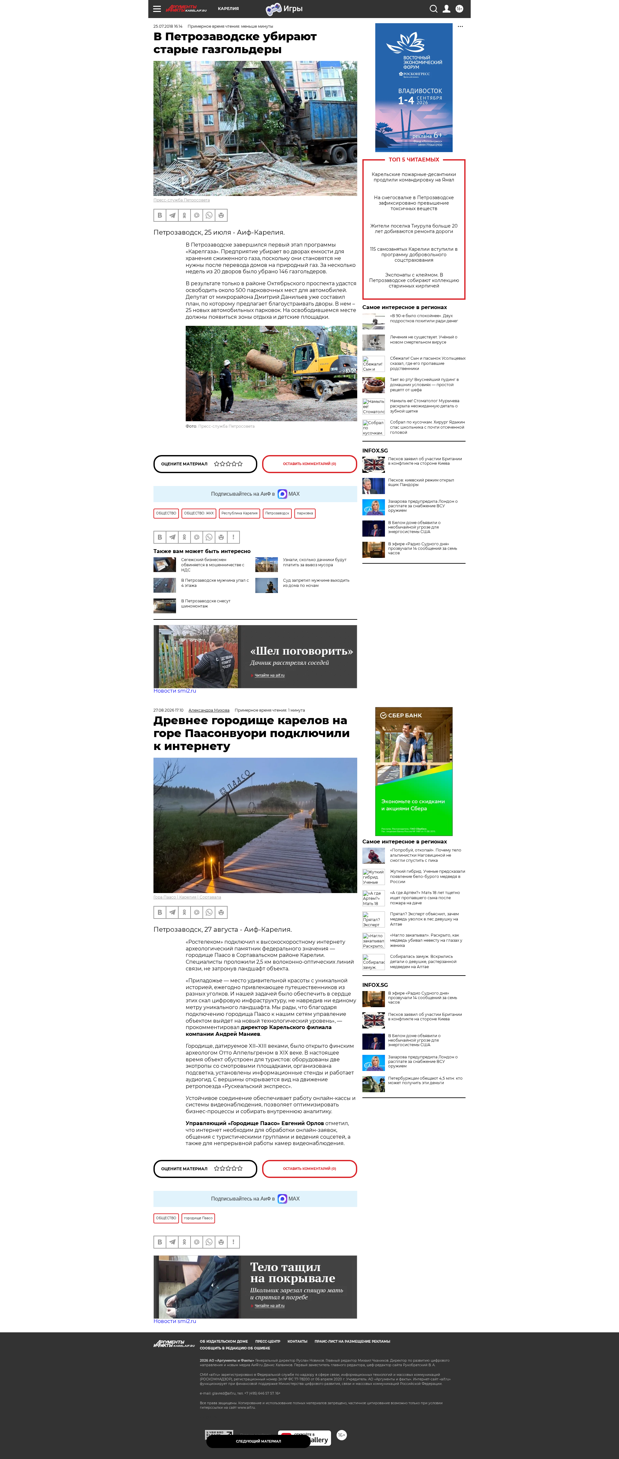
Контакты (297, 1341)
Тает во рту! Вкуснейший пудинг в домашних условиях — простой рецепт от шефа (424, 384)
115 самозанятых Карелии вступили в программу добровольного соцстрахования (414, 255)
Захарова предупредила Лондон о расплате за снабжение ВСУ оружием (423, 506)
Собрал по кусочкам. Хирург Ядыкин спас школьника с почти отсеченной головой (427, 427)
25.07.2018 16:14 (167, 26)
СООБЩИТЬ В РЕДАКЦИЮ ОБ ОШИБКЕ (235, 1348)
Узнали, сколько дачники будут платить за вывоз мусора (315, 562)
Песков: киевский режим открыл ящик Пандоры (421, 482)
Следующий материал (258, 1441)
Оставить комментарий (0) (309, 464)
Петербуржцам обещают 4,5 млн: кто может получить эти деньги (425, 1080)
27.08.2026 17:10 (168, 710)
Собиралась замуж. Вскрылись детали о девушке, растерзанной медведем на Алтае (423, 961)
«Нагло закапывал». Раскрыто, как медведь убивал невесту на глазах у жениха (426, 940)
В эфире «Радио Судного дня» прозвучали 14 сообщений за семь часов (422, 548)
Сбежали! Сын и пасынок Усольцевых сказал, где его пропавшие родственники (428, 363)
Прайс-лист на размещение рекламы (352, 1341)
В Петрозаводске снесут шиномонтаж (206, 603)
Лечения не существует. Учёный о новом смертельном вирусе (423, 340)
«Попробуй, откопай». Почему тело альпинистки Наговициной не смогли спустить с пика (425, 855)
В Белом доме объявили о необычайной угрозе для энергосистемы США (414, 527)
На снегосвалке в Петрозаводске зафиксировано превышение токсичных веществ (414, 203)
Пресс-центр (267, 1341)
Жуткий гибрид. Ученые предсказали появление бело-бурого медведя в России (427, 876)
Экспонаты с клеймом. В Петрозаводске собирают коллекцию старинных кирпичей (414, 280)
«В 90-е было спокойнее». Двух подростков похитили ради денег (424, 318)
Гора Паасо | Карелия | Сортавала (187, 897)
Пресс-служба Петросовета (181, 200)
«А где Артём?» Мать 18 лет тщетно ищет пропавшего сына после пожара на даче (425, 897)
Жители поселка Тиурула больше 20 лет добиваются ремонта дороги (413, 228)
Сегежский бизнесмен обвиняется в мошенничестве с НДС (212, 564)
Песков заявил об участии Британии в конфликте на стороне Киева (425, 461)
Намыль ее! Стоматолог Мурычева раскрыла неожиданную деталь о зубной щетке (424, 405)
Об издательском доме (224, 1341)
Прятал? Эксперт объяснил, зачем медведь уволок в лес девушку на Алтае (424, 919)
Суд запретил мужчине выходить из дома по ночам (316, 583)
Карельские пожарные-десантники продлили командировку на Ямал (414, 177)
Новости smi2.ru (174, 691)
